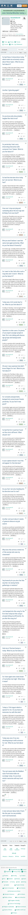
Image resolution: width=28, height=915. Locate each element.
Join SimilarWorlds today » (14, 13)
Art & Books (22, 894)
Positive (6, 875)
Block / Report (14, 31)
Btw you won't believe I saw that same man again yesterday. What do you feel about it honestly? (13, 243)
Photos (12, 42)
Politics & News (8, 897)
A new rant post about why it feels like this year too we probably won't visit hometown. (13, 813)
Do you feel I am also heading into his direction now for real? (13, 490)
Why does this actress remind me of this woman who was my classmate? (13, 552)
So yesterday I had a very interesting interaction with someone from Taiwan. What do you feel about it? (12, 147)
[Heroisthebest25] (3, 79)
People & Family (20, 885)
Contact (24, 869)
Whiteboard (19, 44)
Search (5, 49)
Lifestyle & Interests (9, 894)
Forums (6, 44)
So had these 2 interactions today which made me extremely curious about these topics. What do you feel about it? (13, 60)
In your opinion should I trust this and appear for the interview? (13, 462)
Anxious (18, 878)
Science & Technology (14, 903)
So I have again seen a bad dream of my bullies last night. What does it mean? (13, 679)
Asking (24, 881)
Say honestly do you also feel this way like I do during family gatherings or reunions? (13, 582)
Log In (19, 5)
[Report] (25, 56)
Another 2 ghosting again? (10, 90)
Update (7, 885)
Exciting (14, 875)
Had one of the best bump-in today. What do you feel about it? (13, 649)
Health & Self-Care (21, 909)
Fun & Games (21, 888)
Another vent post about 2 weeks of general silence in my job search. (13, 521)
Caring (13, 881)
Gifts (12, 44)
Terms (24, 871)
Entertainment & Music (14, 891)
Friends (18, 42)
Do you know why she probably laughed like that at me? (12, 117)
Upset (24, 878)
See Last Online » (19, 34)
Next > (20, 52)
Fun (4, 878)
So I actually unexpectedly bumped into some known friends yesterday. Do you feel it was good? (13, 400)
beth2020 (23, 856)
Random (10, 878)
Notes (23, 39)
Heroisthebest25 (15, 18)
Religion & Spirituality (8, 906)
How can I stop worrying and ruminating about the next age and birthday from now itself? (13, 210)
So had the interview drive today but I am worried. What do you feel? (12, 180)
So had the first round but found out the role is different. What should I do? (12, 432)
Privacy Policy (17, 871)
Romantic (5, 881)
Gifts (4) (14, 853)
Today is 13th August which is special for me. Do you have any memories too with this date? (12, 709)
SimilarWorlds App (15, 869)
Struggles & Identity (15, 900)
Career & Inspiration (9, 888)
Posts (5, 42)
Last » (25, 52)
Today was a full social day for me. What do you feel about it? (12, 303)
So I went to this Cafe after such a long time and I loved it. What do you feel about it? (13, 273)
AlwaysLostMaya (6, 856)
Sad (18, 881)
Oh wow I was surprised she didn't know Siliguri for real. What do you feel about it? (13, 368)
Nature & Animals (21, 906)
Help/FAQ (8, 871)
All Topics (14, 913)
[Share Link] (18, 84)
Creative (23, 875)
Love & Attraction (20, 897)
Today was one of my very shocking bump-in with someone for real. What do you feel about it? (12, 741)
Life (24, 84)
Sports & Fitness (8, 909)
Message (6, 31)
